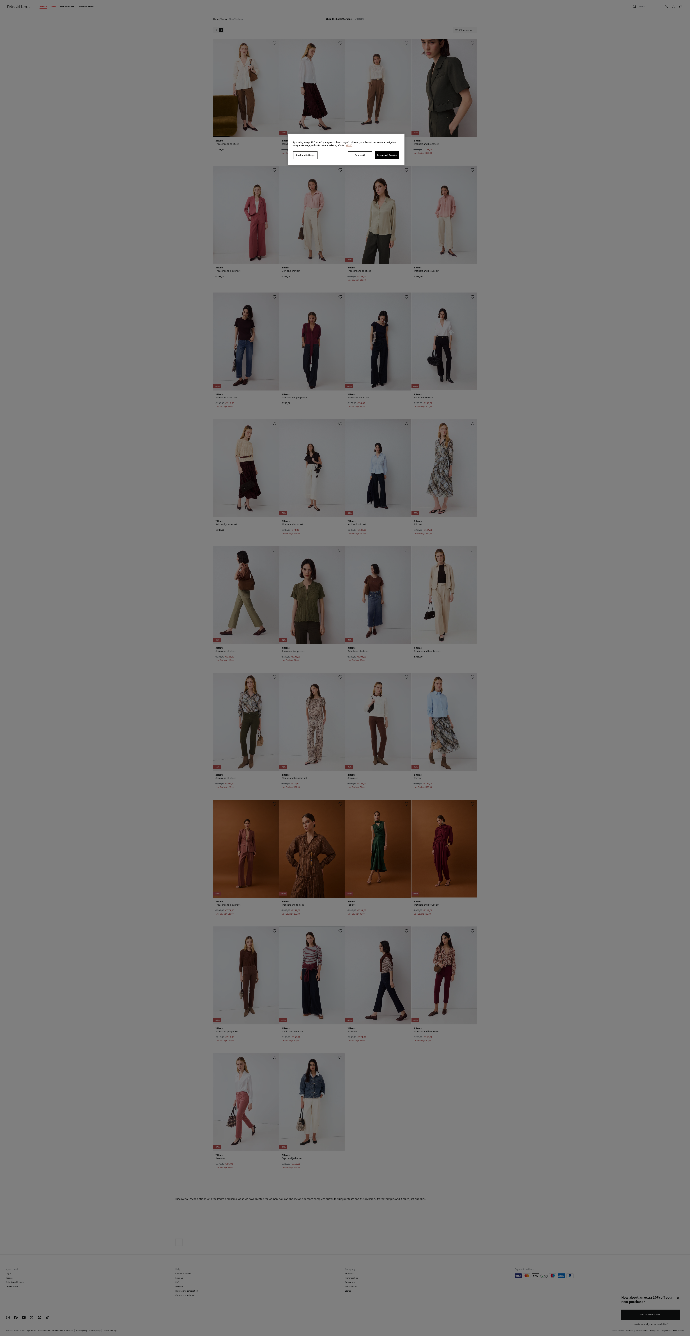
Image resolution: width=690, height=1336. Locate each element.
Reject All (360, 155)
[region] (346, 149)
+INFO (349, 145)
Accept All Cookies (387, 155)
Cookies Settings (305, 155)
